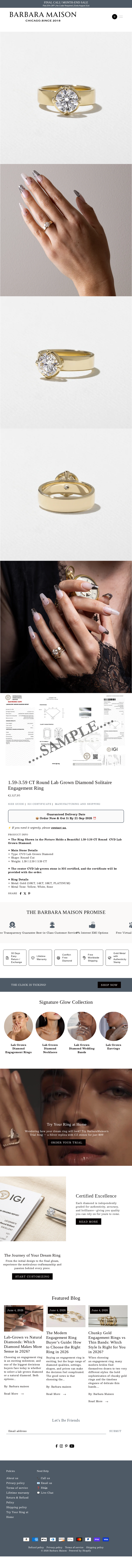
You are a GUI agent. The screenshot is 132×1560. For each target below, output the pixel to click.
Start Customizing (32, 1276)
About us (12, 1478)
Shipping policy (16, 1507)
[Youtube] (72, 1446)
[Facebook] (56, 1446)
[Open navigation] (121, 16)
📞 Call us (43, 1478)
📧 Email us (44, 1483)
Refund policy (36, 1547)
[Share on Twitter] (25, 893)
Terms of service (17, 1488)
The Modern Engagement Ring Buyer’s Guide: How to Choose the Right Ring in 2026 (63, 1342)
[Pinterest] (66, 1446)
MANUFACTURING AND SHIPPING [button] (77, 804)
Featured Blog (66, 1298)
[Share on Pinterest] (29, 893)
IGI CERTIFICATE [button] (40, 804)
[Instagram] (61, 1446)
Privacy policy (15, 1483)
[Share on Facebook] (20, 893)
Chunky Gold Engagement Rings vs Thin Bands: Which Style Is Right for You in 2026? (107, 1342)
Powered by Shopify (80, 1550)
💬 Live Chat (45, 1493)
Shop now (109, 985)
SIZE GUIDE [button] (16, 804)
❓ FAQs (42, 1488)
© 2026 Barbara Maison (54, 1550)
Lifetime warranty (17, 1493)
